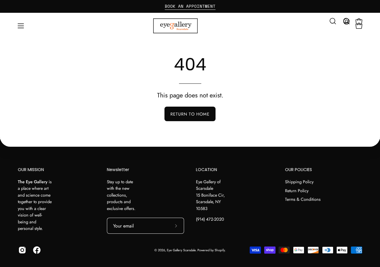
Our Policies (298, 170)
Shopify (220, 250)
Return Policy (296, 190)
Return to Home (190, 114)
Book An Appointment (190, 6)
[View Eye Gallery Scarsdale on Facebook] (35, 250)
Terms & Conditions (303, 199)
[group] (190, 6)
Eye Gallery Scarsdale (181, 250)
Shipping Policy (299, 182)
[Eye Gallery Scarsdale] (190, 25)
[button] (333, 21)
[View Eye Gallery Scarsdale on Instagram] (21, 250)
